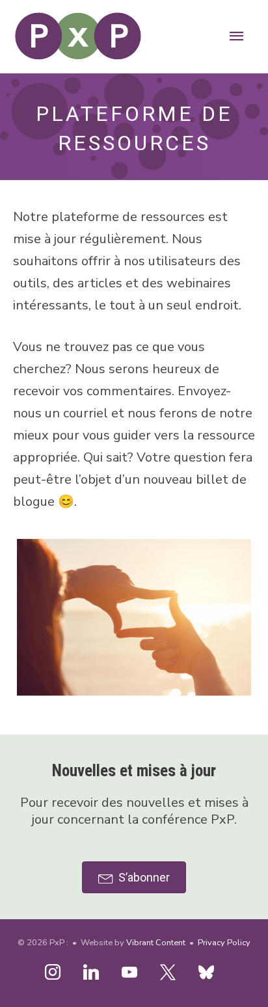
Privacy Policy (224, 942)
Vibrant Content (155, 942)
